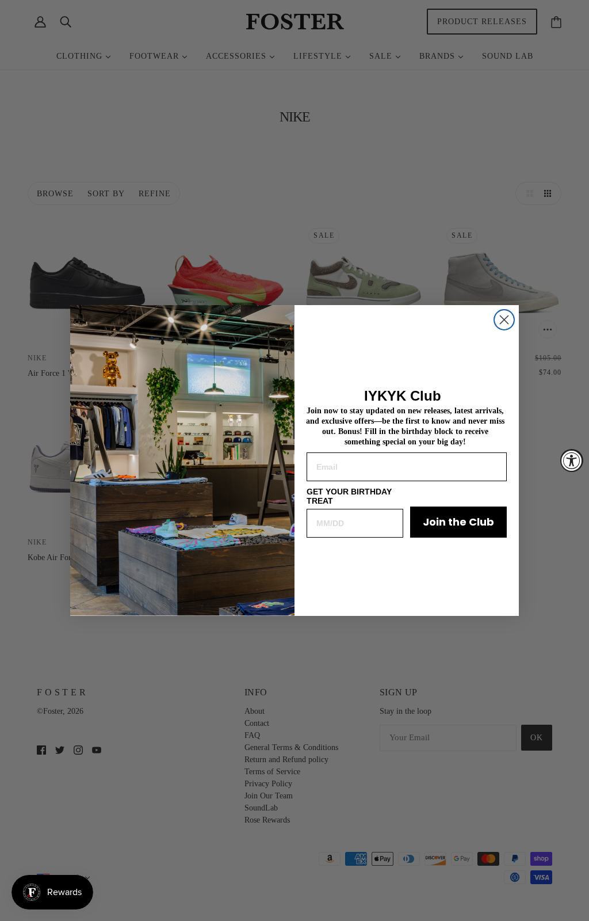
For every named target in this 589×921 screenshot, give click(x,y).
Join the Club (458, 522)
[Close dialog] (504, 320)
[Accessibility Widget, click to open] (571, 460)
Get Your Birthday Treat (349, 496)
